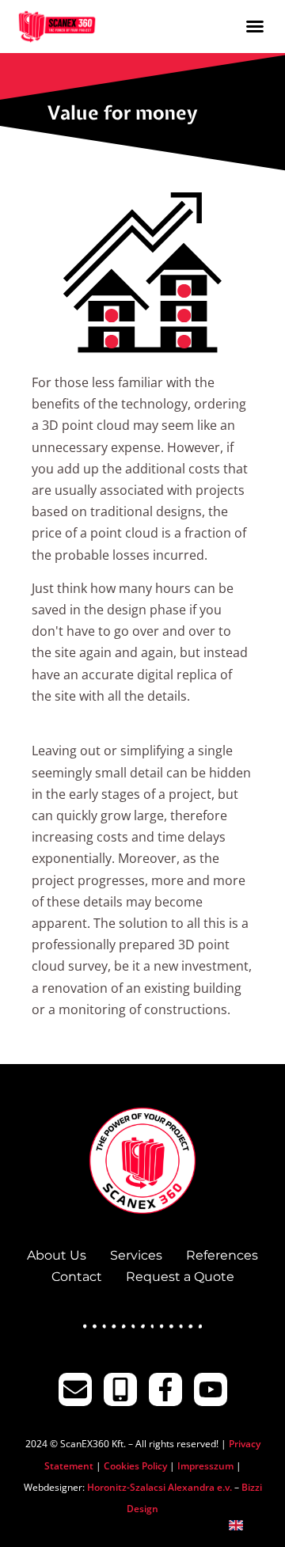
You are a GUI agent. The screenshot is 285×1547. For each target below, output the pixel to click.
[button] (255, 26)
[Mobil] (120, 1389)
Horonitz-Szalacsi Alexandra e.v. (159, 1487)
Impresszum (205, 1466)
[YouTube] (210, 1389)
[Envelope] (75, 1389)
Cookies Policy (135, 1466)
